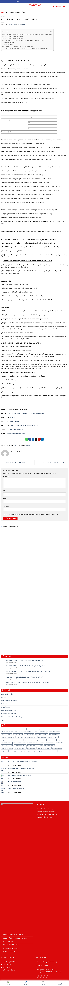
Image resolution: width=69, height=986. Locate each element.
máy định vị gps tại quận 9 (24, 751)
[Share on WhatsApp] (26, 439)
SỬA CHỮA (9, 44)
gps (36, 731)
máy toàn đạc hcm (31, 748)
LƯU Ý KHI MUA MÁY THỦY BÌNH (13, 36)
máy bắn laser (61, 740)
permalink (27, 445)
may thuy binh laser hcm (41, 734)
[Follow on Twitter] (43, 976)
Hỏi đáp (3, 697)
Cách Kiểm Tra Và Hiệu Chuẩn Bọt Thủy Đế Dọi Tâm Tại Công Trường (27, 682)
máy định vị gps (13, 751)
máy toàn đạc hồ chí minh (44, 748)
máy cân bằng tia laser (32, 742)
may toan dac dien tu (53, 737)
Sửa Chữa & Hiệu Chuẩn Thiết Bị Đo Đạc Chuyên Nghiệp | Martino (26, 666)
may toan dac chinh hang (30, 737)
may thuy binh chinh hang (53, 731)
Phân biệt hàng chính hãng (9, 700)
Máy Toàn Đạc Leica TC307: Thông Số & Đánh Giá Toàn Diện (24, 660)
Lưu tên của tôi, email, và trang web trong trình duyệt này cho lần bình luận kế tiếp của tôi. (32, 514)
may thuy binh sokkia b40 (8, 737)
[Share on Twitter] (33, 439)
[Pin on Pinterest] (39, 439)
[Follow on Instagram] (40, 976)
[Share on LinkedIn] (42, 439)
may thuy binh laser (29, 734)
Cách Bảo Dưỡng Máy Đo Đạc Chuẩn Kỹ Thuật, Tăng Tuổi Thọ (25, 677)
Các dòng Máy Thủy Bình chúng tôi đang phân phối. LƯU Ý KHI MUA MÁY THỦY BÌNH (27, 34)
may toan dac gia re (6, 740)
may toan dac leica (17, 740)
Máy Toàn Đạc (21, 24)
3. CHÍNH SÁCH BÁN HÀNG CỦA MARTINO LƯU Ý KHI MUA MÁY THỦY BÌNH (26, 48)
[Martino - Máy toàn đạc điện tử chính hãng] (34, 6)
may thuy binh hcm (18, 734)
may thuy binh (42, 731)
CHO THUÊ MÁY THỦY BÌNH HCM (53, 462)
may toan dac (19, 737)
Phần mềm (4, 704)
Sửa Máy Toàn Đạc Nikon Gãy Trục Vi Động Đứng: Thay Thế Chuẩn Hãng (28, 671)
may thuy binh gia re (7, 734)
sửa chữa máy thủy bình (8, 710)
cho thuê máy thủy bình (49, 729)
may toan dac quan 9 (29, 740)
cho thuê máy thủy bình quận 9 (9, 731)
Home (3, 12)
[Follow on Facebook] (37, 976)
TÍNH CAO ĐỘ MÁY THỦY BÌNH (15, 462)
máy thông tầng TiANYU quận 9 (34, 745)
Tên (4, 491)
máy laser (41, 742)
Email (4, 498)
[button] (50, 31)
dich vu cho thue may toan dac (26, 731)
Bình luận (6, 476)
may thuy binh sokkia (54, 734)
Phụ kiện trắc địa (6, 707)
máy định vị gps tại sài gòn (39, 751)
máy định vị (4, 751)
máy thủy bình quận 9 (49, 745)
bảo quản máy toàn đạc (7, 729)
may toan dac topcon (41, 740)
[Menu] (2, 6)
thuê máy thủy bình (52, 751)
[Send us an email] (46, 976)
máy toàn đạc (17, 311)
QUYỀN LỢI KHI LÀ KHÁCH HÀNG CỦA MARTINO (18, 46)
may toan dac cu (42, 737)
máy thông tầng (59, 742)
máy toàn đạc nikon (57, 748)
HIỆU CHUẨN (10, 42)
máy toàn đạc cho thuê (19, 748)
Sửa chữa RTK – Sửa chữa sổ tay (11, 717)
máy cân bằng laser (6, 742)
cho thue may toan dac (20, 729)
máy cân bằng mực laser (19, 742)
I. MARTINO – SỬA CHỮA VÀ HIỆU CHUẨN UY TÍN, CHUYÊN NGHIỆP (23, 40)
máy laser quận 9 (50, 742)
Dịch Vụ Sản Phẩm (7, 694)
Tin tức (3, 16)
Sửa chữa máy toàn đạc (8, 713)
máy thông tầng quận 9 (7, 745)
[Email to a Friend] (36, 439)
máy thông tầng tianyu (20, 745)
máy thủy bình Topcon (7, 748)
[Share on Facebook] (29, 439)
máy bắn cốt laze (52, 740)
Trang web (6, 506)
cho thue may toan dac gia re (35, 729)
